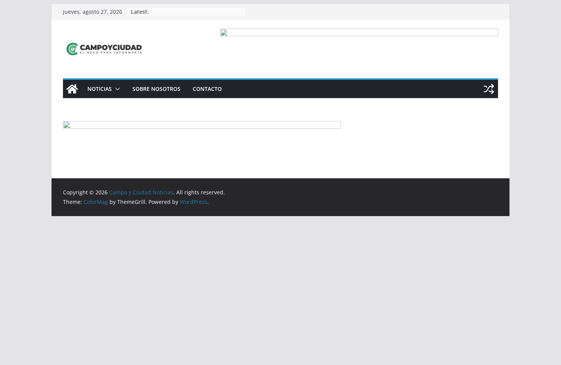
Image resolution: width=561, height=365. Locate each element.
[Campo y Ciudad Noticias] (72, 89)
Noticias (99, 88)
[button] (116, 89)
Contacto (207, 88)
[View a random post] (489, 89)
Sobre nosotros (156, 88)
